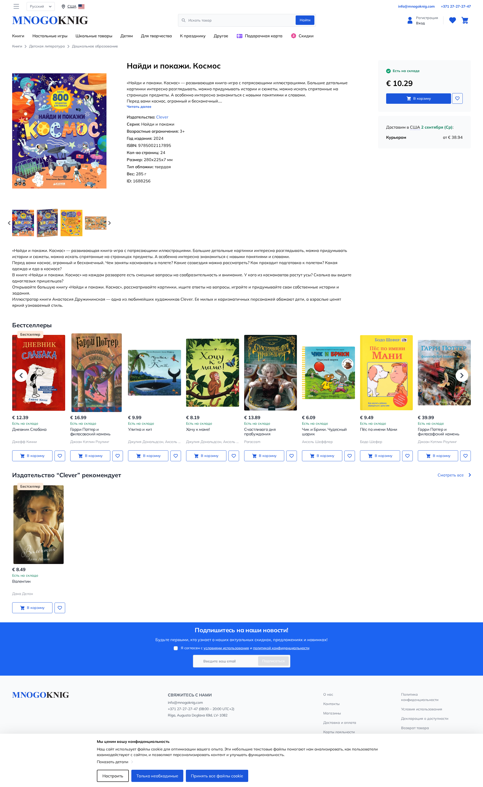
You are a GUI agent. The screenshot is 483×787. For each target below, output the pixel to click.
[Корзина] (465, 20)
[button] (109, 223)
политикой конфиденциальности (281, 648)
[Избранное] (452, 20)
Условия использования (421, 709)
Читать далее (139, 106)
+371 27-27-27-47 (456, 6)
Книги (18, 35)
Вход (420, 23)
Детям (126, 35)
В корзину (422, 98)
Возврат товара (415, 728)
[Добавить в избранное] (457, 98)
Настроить (112, 775)
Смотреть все (451, 474)
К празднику (193, 35)
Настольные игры (49, 35)
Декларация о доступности (424, 718)
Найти (305, 20)
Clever (162, 116)
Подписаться (273, 661)
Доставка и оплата (339, 722)
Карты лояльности (339, 732)
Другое (221, 35)
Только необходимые (157, 775)
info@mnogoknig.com (416, 6)
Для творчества (156, 35)
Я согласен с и (245, 648)
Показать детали (112, 761)
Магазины (332, 713)
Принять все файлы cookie (217, 775)
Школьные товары (94, 35)
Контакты (331, 704)
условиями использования (226, 648)
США (415, 127)
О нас (328, 694)
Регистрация (427, 17)
